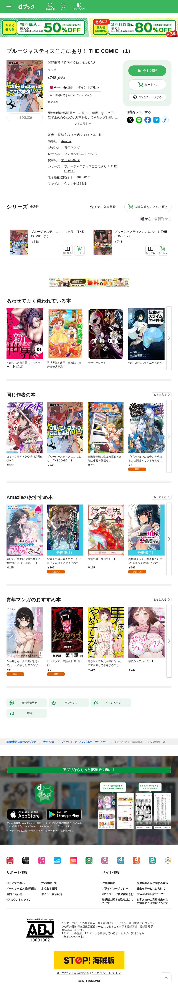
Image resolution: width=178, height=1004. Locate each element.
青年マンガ (71, 147)
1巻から (145, 219)
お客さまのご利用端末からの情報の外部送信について (152, 901)
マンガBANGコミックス (80, 153)
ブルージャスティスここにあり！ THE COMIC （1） (57, 234)
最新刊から (162, 219)
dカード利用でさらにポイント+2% (68, 95)
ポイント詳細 (87, 87)
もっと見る (159, 394)
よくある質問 (49, 888)
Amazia (66, 141)
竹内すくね (71, 62)
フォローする (93, 62)
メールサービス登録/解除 (21, 888)
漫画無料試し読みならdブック (21, 742)
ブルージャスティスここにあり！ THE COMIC (84, 742)
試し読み (27, 117)
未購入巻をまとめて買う (151, 207)
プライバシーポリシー (115, 888)
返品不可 (53, 102)
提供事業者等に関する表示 (152, 883)
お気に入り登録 (105, 207)
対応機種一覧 (49, 883)
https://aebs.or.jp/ (74, 936)
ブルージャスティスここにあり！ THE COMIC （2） (140, 234)
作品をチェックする (150, 97)
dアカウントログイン (19, 899)
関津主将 (54, 62)
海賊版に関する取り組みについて (117, 901)
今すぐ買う (150, 70)
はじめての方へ (16, 883)
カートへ (150, 84)
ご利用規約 (108, 883)
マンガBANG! (70, 160)
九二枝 (97, 135)
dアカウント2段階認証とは (118, 894)
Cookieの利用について (150, 894)
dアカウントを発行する (73, 973)
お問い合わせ (14, 894)
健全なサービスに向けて (151, 888)
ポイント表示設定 (51, 894)
